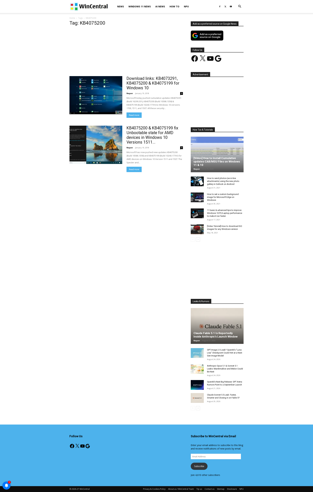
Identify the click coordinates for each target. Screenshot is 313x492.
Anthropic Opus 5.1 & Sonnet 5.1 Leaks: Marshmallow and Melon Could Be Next (225, 369)
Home (72, 18)
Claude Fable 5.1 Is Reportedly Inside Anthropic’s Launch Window (216, 334)
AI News (160, 6)
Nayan (130, 93)
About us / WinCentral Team (181, 489)
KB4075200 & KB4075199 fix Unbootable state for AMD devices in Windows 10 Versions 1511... (152, 135)
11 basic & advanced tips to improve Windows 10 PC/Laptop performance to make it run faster (224, 213)
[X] (225, 6)
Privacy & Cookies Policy (154, 489)
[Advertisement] (126, 52)
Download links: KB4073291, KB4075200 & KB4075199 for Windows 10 (153, 83)
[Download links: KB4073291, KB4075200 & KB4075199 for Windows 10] (95, 95)
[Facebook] (219, 6)
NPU (186, 6)
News (120, 6)
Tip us (199, 489)
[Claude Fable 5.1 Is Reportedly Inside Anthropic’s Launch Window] (217, 326)
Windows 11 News (139, 6)
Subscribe (199, 466)
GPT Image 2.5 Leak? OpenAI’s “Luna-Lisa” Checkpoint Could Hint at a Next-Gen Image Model (225, 353)
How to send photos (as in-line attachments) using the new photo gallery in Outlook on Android (223, 181)
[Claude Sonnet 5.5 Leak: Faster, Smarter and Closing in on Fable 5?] (197, 398)
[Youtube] (230, 6)
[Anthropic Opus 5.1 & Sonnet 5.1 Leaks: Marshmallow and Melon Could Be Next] (197, 369)
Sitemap (220, 489)
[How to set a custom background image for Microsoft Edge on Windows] (197, 197)
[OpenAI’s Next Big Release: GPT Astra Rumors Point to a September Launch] (197, 385)
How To (174, 6)
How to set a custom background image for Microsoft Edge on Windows (223, 197)
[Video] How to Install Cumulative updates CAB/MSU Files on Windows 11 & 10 (217, 161)
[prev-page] (193, 239)
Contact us (209, 489)
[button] (240, 6)
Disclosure (232, 489)
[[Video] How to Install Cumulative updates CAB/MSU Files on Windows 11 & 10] (217, 154)
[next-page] (198, 239)
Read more (134, 115)
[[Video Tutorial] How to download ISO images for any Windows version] (197, 229)
